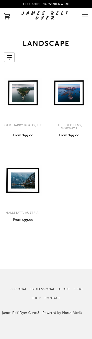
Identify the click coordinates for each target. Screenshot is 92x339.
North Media (72, 312)
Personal (18, 289)
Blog (78, 289)
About (64, 289)
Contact (52, 298)
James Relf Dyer (46, 16)
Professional (42, 289)
